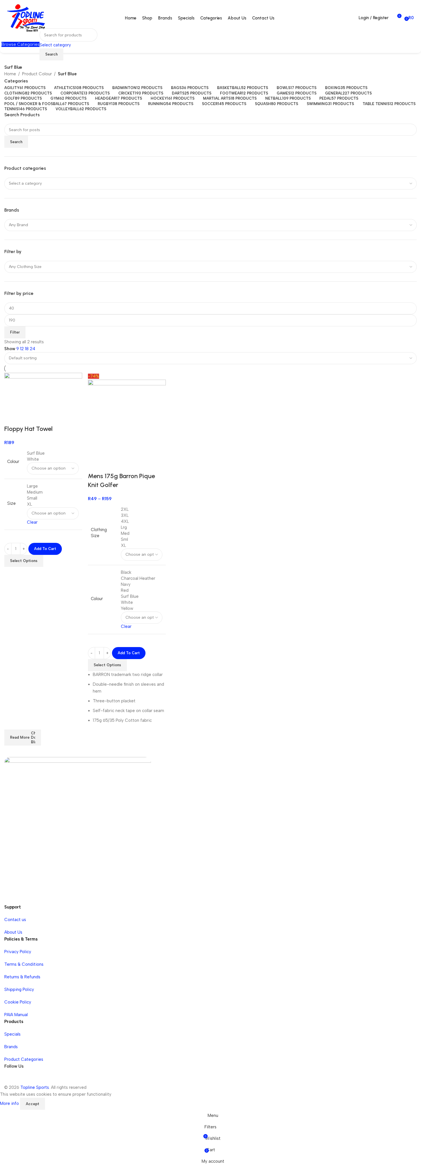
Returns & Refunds (22, 976)
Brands (11, 1046)
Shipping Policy (19, 989)
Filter (15, 332)
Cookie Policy (17, 1002)
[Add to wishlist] (110, 465)
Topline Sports (34, 1087)
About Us (13, 932)
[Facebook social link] (10, 1078)
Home (10, 73)
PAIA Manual (16, 1014)
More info (10, 1103)
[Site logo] (26, 17)
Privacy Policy (17, 951)
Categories (16, 81)
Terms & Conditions (24, 964)
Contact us (15, 919)
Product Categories (23, 1059)
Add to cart (45, 549)
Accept (32, 1104)
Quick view (95, 465)
